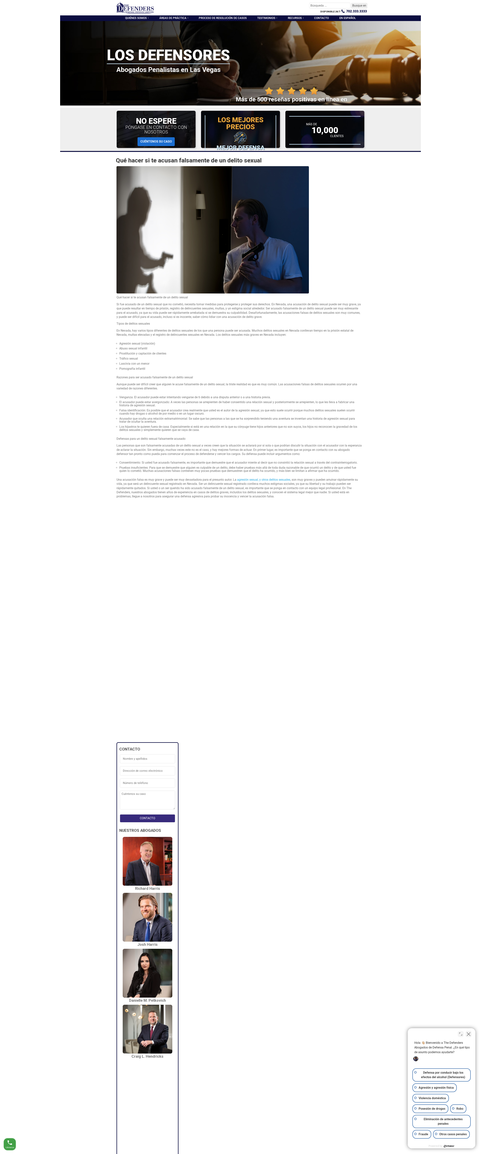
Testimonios (266, 18)
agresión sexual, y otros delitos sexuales (263, 479)
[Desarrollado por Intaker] (449, 1146)
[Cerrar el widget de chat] (469, 1034)
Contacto (321, 18)
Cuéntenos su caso (156, 141)
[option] (471, 1151)
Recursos (295, 18)
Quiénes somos (136, 18)
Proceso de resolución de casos (223, 18)
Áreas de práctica (172, 18)
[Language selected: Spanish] (471, 1151)
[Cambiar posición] (461, 1034)
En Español (347, 18)
